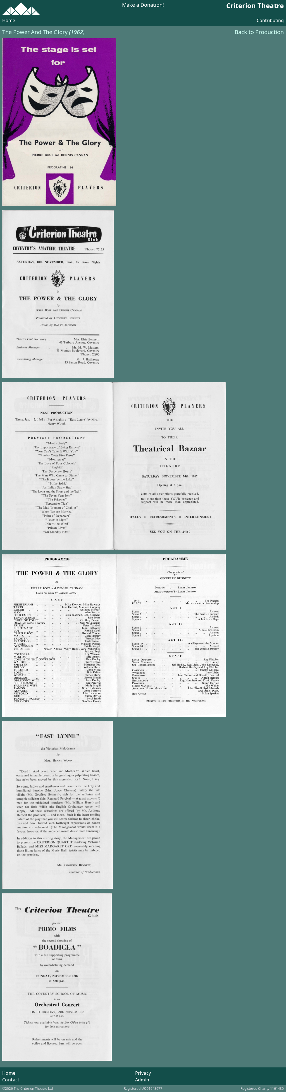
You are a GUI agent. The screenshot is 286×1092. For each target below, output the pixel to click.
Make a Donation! (143, 5)
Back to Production (259, 32)
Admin (142, 1080)
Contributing (270, 20)
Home (8, 20)
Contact (11, 1080)
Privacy (143, 1073)
